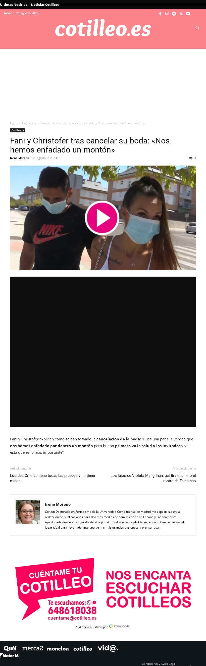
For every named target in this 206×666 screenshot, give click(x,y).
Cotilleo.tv (29, 123)
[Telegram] (174, 14)
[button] (197, 28)
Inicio (13, 123)
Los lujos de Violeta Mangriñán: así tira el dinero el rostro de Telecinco (153, 478)
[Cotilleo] (103, 27)
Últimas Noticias (13, 4)
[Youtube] (188, 14)
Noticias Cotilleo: (45, 4)
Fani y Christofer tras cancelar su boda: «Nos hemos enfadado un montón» (90, 145)
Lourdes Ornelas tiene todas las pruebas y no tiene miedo (52, 478)
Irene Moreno (19, 158)
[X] (181, 14)
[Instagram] (167, 14)
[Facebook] (160, 14)
